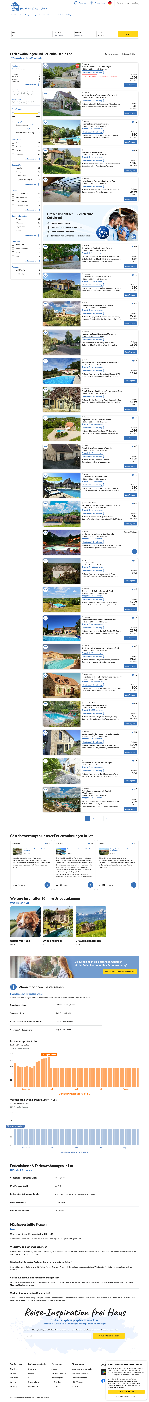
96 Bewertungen (97, 157)
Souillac (71, 1251)
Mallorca (14, 1377)
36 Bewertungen (97, 253)
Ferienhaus (28, 244)
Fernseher (28, 154)
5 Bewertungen (96, 281)
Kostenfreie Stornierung (28, 133)
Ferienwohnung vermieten (127, 3)
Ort (13, 32)
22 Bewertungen (97, 538)
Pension (28, 256)
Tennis (28, 231)
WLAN (28, 146)
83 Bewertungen (97, 424)
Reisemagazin (57, 1377)
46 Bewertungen (97, 367)
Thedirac (21, 1285)
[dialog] (126, 1380)
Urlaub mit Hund (28, 193)
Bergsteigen (28, 227)
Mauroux (13, 1285)
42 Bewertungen (97, 128)
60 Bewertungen (97, 624)
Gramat (81, 1251)
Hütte (28, 252)
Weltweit (14, 1382)
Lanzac (31, 1285)
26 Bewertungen (97, 310)
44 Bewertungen (97, 767)
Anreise (58, 32)
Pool (28, 142)
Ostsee (13, 1373)
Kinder (28, 172)
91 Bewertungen (97, 481)
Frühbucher (28, 274)
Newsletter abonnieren (109, 1335)
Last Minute (28, 270)
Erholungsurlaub (28, 205)
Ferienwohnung (28, 248)
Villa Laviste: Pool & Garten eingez (96, 67)
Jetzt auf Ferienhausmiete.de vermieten (119, 971)
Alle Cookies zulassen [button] (126, 1392)
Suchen (127, 34)
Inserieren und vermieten (82, 1369)
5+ (32, 93)
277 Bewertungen (97, 710)
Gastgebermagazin (80, 1373)
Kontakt (54, 1386)
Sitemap (13, 1386)
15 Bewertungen (97, 738)
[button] (126, 1396)
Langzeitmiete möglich (28, 180)
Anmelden (83, 3)
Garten (28, 150)
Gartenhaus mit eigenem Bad (80, 1267)
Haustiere (28, 168)
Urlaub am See (28, 201)
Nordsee (13, 1369)
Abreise (78, 32)
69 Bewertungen (97, 681)
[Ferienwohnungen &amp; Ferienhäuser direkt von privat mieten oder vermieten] (28, 9)
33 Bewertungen (97, 653)
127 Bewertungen (97, 567)
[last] (106, 818)
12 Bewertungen (97, 453)
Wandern (28, 223)
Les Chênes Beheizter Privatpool (55, 1267)
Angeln (28, 219)
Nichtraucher (28, 176)
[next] (101, 818)
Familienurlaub (28, 197)
